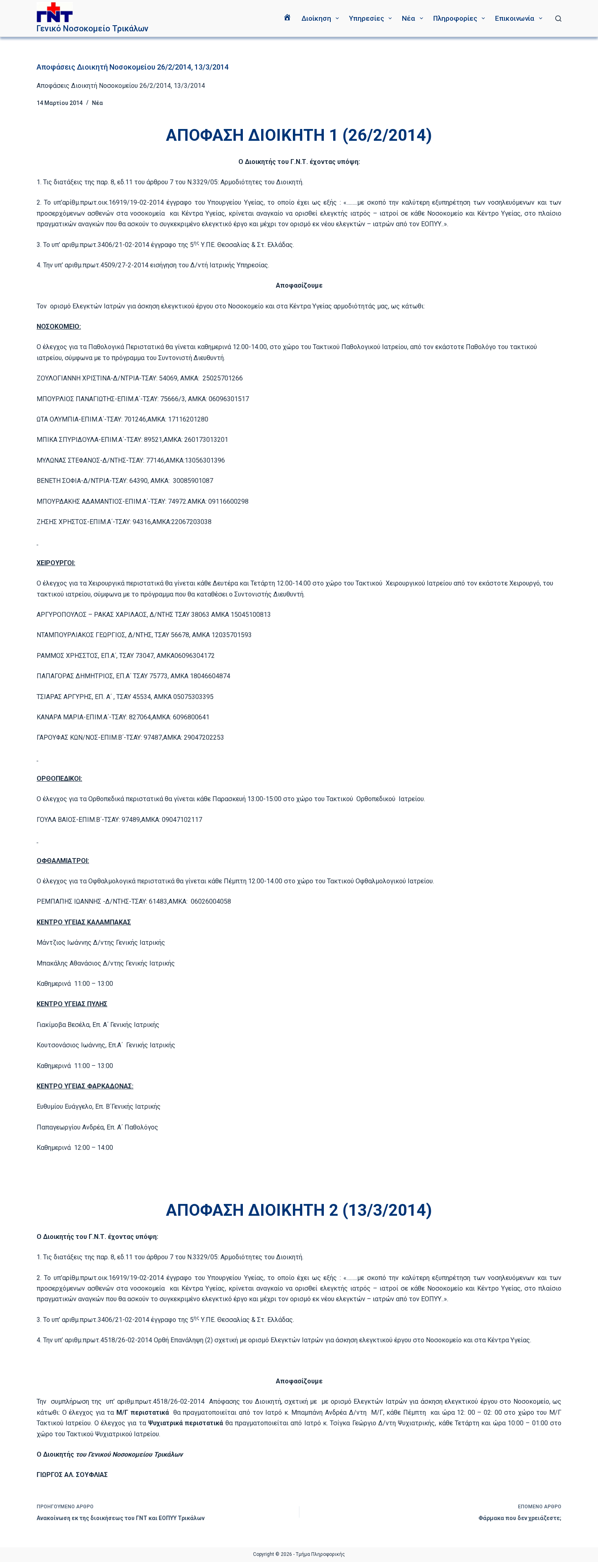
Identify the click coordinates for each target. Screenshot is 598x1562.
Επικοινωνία (514, 18)
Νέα (408, 18)
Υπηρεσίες (366, 18)
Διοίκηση (316, 18)
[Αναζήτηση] (558, 18)
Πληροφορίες (455, 18)
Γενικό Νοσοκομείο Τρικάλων (92, 28)
